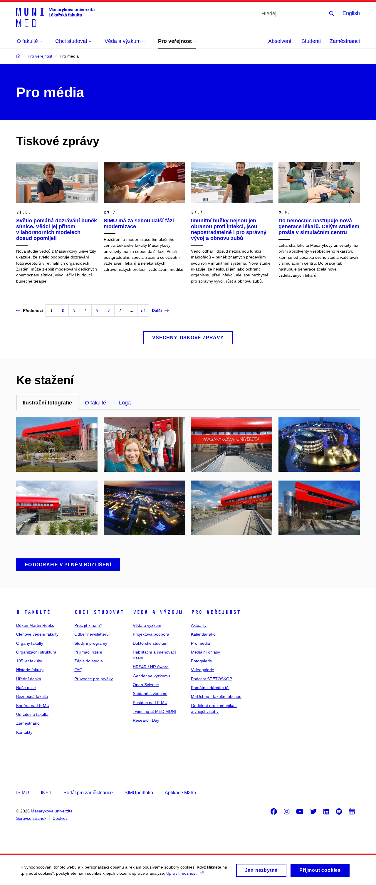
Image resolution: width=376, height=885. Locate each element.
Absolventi (280, 41)
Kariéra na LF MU (32, 705)
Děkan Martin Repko (35, 625)
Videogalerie (202, 669)
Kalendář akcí (203, 634)
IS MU (22, 792)
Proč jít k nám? (88, 625)
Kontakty (24, 732)
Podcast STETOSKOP (211, 678)
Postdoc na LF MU (150, 702)
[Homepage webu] (55, 17)
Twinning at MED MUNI (154, 711)
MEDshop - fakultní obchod (216, 696)
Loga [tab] (125, 403)
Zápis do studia (88, 661)
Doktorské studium (150, 643)
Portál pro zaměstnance (88, 792)
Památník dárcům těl (210, 687)
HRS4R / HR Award (151, 666)
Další (157, 310)
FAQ (78, 669)
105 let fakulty (29, 661)
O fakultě (33, 612)
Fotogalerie (201, 661)
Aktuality (199, 625)
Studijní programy (90, 643)
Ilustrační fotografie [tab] (47, 403)
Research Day (146, 720)
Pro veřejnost (216, 612)
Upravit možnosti (181, 873)
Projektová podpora (151, 634)
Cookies (60, 818)
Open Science (146, 684)
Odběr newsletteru (91, 634)
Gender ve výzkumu (151, 676)
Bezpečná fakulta (32, 696)
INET (46, 792)
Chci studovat (99, 612)
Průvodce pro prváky (93, 678)
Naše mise (26, 687)
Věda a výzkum (157, 612)
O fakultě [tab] (95, 403)
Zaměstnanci (345, 41)
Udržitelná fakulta (32, 714)
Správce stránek (31, 818)
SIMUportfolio (139, 792)
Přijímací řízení (88, 652)
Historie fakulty (29, 669)
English (351, 13)
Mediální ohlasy (205, 652)
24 (143, 310)
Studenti (311, 41)
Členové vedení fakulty (37, 634)
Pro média (200, 643)
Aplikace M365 (180, 792)
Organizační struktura (36, 652)
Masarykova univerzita (52, 811)
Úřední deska (28, 678)
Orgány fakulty (29, 643)
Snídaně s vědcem (150, 693)
